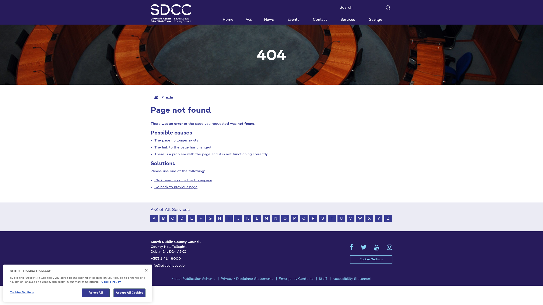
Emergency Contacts (296, 279)
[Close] (146, 270)
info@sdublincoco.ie (168, 266)
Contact (320, 20)
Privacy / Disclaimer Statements (247, 279)
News (269, 20)
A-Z (249, 20)
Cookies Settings (371, 259)
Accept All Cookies (129, 292)
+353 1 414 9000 (166, 259)
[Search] (387, 7)
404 (169, 97)
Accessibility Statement (352, 279)
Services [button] (347, 20)
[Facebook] (351, 248)
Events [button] (293, 20)
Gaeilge (375, 20)
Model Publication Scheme (193, 279)
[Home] (156, 97)
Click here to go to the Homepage (183, 180)
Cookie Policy (111, 282)
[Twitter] (364, 248)
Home (228, 20)
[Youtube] (376, 248)
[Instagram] (389, 248)
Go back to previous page (175, 187)
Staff (323, 279)
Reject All (96, 292)
